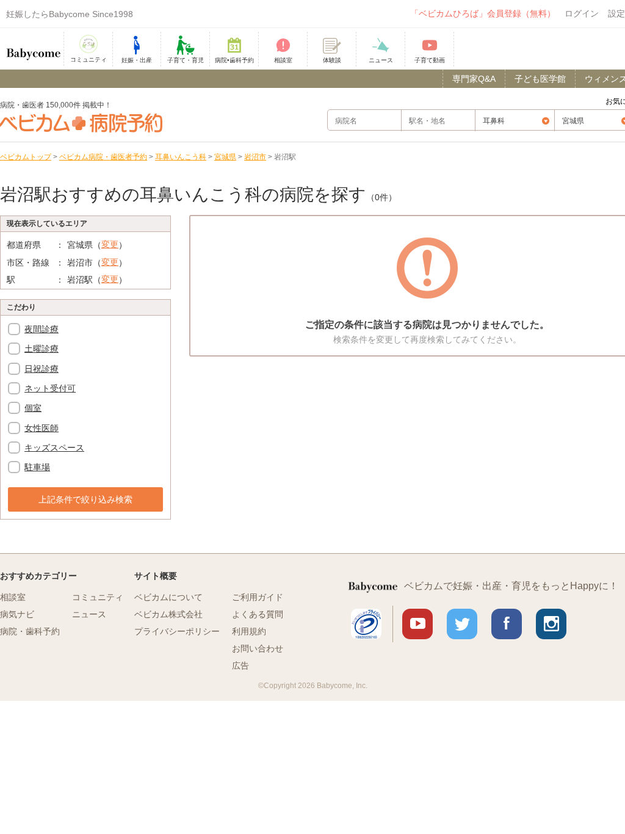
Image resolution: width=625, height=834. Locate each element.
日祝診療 (41, 369)
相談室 (13, 597)
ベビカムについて (168, 597)
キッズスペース (54, 447)
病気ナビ (17, 614)
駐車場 (37, 467)
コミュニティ (97, 597)
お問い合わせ (257, 648)
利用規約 (249, 631)
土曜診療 (41, 349)
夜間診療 (41, 329)
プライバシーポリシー (177, 631)
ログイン (582, 13)
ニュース (89, 614)
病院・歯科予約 (30, 631)
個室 (33, 408)
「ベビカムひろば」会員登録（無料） (482, 13)
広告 (240, 665)
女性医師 (41, 428)
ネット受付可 (50, 388)
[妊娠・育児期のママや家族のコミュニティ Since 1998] (33, 48)
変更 (109, 244)
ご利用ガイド (257, 597)
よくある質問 (257, 614)
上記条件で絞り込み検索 (85, 499)
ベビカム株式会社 (168, 614)
